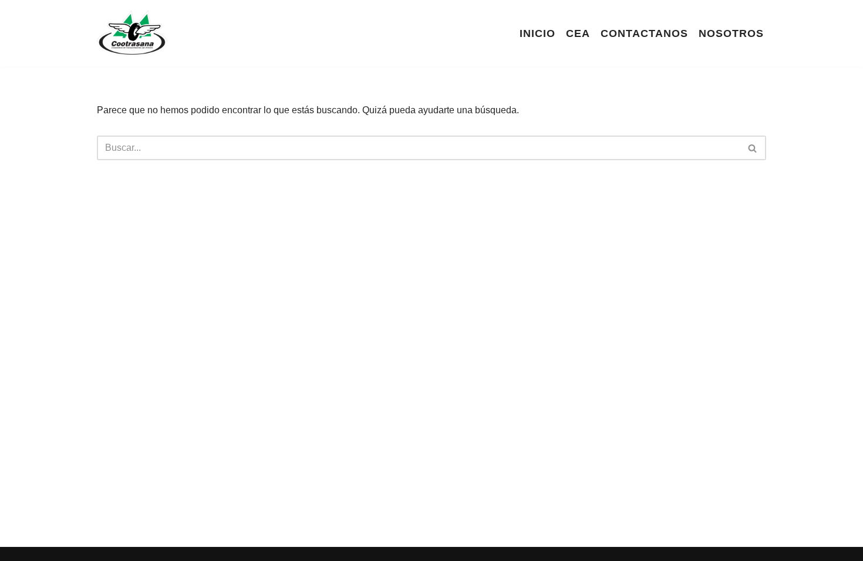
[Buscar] (753, 148)
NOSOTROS (731, 33)
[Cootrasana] (132, 33)
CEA (578, 33)
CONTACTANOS (644, 33)
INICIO (537, 33)
